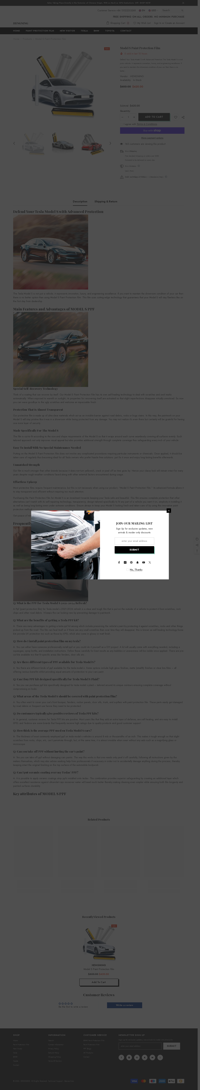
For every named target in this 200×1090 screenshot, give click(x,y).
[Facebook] (119, 562)
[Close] (169, 510)
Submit (134, 549)
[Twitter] (150, 562)
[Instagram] (125, 562)
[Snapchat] (137, 562)
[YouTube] (144, 562)
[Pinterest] (131, 562)
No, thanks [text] (136, 569)
